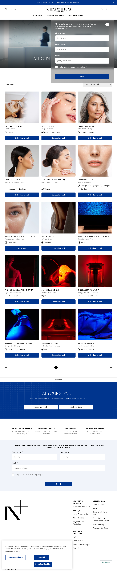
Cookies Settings (15, 557)
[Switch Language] (6, 9)
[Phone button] (15, 9)
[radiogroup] (22, 132)
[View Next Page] (111, 367)
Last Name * (65, 452)
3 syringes (106, 186)
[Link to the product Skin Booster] (58, 107)
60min (46, 296)
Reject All (41, 557)
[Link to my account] (106, 9)
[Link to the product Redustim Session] (95, 324)
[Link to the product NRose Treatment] (95, 107)
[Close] (107, 24)
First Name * (17, 452)
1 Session (47, 189)
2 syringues (23, 189)
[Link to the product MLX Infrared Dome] (58, 271)
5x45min (92, 349)
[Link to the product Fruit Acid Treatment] (22, 107)
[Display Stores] (10, 9)
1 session (11, 132)
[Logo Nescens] (16, 525)
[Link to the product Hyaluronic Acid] (95, 161)
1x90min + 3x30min (88, 132)
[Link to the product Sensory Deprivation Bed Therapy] (95, 217)
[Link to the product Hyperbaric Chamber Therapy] (22, 324)
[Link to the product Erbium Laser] (58, 217)
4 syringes (84, 189)
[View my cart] (111, 9)
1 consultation (12, 242)
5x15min (20, 296)
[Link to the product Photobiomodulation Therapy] (22, 271)
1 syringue (11, 189)
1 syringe (84, 186)
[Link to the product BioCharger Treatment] (95, 271)
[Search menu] (102, 9)
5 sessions (21, 349)
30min (46, 349)
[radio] (6, 132)
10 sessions (95, 296)
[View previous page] (6, 367)
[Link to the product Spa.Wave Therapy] (58, 324)
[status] (82, 50)
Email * (15, 463)
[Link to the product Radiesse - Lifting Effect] (22, 161)
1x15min (10, 296)
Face (46, 132)
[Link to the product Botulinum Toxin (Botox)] (58, 161)
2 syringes (94, 186)
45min (83, 242)
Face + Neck (56, 132)
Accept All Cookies (43, 564)
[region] (37, 554)
